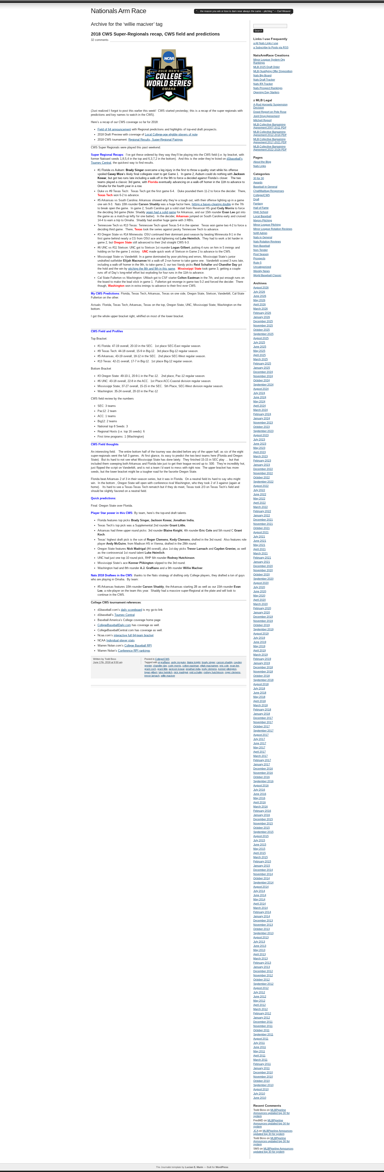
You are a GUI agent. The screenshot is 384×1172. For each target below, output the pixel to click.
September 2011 (263, 1034)
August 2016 (261, 785)
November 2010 (263, 1076)
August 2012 (261, 988)
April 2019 (259, 650)
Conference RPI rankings (134, 650)
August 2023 (261, 435)
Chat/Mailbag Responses (268, 191)
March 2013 (260, 958)
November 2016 (263, 772)
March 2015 (260, 857)
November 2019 (263, 621)
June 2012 (259, 996)
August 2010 (261, 1089)
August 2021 (261, 532)
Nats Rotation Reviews (267, 241)
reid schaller (195, 672)
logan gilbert (150, 672)
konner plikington (227, 669)
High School (260, 212)
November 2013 (263, 924)
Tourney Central (124, 615)
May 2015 (259, 848)
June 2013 (259, 945)
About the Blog (262, 161)
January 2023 (261, 464)
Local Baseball (262, 216)
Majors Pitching (262, 220)
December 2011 (263, 1021)
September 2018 (263, 680)
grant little (162, 669)
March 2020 (260, 604)
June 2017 (259, 743)
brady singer (208, 662)
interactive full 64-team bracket (134, 635)
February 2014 (262, 912)
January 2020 (261, 612)
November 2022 (263, 473)
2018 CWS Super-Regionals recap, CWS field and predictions (155, 34)
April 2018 (259, 701)
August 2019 (261, 633)
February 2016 (262, 810)
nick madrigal (181, 672)
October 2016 (261, 777)
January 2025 (261, 367)
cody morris (174, 665)
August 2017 (261, 734)
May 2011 (259, 1051)
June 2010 (259, 1097)
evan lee (234, 665)
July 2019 (259, 637)
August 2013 (261, 937)
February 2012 (262, 1013)
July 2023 (259, 439)
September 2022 (263, 481)
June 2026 (259, 296)
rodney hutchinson (214, 672)
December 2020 (263, 566)
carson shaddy (224, 662)
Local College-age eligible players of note (171, 134)
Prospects (259, 258)
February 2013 (262, 962)
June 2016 (259, 794)
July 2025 (259, 342)
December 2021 (263, 519)
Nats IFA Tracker (263, 84)
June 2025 (259, 346)
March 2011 (260, 1059)
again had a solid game (161, 212)
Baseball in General (265, 186)
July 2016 (259, 789)
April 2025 (259, 355)
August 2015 (261, 836)
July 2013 (259, 941)
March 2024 (260, 410)
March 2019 (260, 654)
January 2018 (261, 713)
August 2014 (261, 886)
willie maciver (168, 675)
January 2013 (261, 967)
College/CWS (162, 659)
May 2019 (259, 646)
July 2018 (259, 688)
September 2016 (263, 781)
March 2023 (260, 456)
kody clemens (209, 669)
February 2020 (262, 608)
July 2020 (259, 587)
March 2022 (260, 507)
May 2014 (259, 899)
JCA (255, 1130)
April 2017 (259, 751)
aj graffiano (164, 662)
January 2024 (261, 418)
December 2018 (263, 667)
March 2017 (260, 756)
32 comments (99, 40)
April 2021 (259, 549)
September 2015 (263, 832)
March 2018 (260, 705)
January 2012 (261, 1017)
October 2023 (261, 426)
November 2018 (263, 671)
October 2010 (261, 1080)
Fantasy (258, 203)
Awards (257, 182)
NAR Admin (260, 233)
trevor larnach (152, 675)
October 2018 (261, 675)
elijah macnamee (209, 665)
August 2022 (261, 486)
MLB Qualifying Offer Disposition (272, 71)
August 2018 (261, 684)
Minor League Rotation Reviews (272, 229)
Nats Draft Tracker (264, 79)
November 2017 (263, 722)
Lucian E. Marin (194, 1167)
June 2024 (259, 397)
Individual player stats (120, 640)
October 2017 (261, 726)
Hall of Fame (261, 207)
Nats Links (259, 166)
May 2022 (259, 498)
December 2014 (263, 870)
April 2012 (259, 1005)
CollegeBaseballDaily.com (114, 625)
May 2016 (259, 798)
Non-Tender (260, 250)
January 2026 (261, 317)
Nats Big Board (262, 75)
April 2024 (259, 405)
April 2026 (259, 304)
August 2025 (261, 338)
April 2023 (259, 452)
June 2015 (259, 844)
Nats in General (262, 237)
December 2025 (263, 321)
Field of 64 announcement (114, 129)
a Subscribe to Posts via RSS (270, 47)
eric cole (224, 665)
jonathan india (193, 669)
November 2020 (263, 570)
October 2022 (261, 477)
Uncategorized (262, 267)
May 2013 (259, 950)
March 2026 (260, 308)
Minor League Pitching (267, 224)
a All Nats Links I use (265, 43)
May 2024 (259, 401)
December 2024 (263, 372)
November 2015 (263, 823)
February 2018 (262, 709)
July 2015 (259, 840)
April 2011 (259, 1055)
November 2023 (263, 422)
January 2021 (261, 561)
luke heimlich (165, 672)
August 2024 (261, 388)
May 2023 (259, 448)
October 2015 (261, 827)
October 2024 (261, 380)
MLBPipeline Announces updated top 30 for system (271, 1113)
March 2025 (260, 359)
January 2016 (261, 815)
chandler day (160, 665)
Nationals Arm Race (118, 10)
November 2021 (263, 523)
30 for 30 (258, 178)
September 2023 (263, 431)
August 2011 (260, 1038)
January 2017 (261, 764)
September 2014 (263, 882)
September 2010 (263, 1085)
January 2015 (261, 865)
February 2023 (262, 460)
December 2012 (263, 971)
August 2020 (261, 583)
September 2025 (263, 334)
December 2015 (263, 819)
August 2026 (261, 287)
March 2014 (260, 907)
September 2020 (263, 578)
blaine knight (193, 662)
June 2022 (259, 494)
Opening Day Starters (266, 92)
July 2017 (259, 739)
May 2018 (259, 696)
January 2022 (261, 515)
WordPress (222, 1167)
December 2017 (263, 718)
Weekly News (261, 271)
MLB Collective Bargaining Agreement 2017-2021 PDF (270, 141)
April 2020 (259, 599)
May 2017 (259, 747)
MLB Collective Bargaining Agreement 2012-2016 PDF (270, 133)
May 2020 (259, 595)
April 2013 (259, 954)
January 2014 (261, 916)
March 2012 (260, 1009)
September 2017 (263, 730)
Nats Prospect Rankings (267, 88)
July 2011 (259, 1043)
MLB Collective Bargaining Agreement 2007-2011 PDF (269, 126)
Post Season (261, 254)
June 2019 (259, 642)
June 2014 (259, 895)
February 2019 (262, 659)
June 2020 (259, 591)
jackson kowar (176, 669)
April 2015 (259, 853)
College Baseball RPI (138, 645)
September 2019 (263, 629)
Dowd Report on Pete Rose (269, 111)
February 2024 (262, 414)
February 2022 (262, 511)
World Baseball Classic (267, 275)
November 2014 (263, 874)
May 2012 (259, 1000)
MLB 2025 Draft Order (266, 67)
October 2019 (261, 625)
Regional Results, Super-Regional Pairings (155, 139)
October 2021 (261, 528)
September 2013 (263, 933)
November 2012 (263, 975)
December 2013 (263, 920)
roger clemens (232, 672)
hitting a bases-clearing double (211, 204)
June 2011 (259, 1047)
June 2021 (259, 540)
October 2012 (261, 979)
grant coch (150, 669)
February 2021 (262, 557)
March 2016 (260, 806)
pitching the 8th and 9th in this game (151, 268)
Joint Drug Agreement (266, 116)
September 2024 (263, 384)
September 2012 (263, 983)
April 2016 (259, 802)
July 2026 (259, 291)
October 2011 (261, 1030)
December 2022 (263, 469)
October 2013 (261, 929)
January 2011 (261, 1068)
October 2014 (261, 878)
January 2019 (261, 663)
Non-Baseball (261, 245)
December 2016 (263, 768)
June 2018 (259, 692)
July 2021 (259, 536)
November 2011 (263, 1026)
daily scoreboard (131, 609)
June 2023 (259, 443)
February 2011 (262, 1064)
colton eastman (190, 665)
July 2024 (259, 393)
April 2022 (259, 502)
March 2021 (260, 553)
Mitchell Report (262, 120)
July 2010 (259, 1093)
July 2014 (259, 891)
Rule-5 (257, 262)
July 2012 (259, 992)
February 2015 (262, 861)
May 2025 (259, 350)
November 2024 (263, 376)
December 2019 (263, 616)
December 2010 (263, 1072)
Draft (256, 199)
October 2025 (261, 329)
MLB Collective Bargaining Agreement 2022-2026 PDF (270, 148)
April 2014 (259, 903)
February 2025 (262, 363)
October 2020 (261, 574)
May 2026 (259, 300)
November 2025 (263, 325)
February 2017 (262, 760)
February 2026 (262, 312)
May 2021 (259, 545)
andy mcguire (178, 662)
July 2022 (259, 490)
